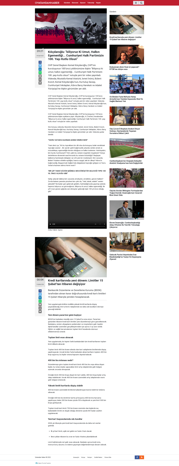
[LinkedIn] (40, 69)
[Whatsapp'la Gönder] (40, 72)
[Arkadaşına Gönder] (40, 76)
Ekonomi (75, 3)
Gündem (67, 3)
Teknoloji (90, 3)
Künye (83, 457)
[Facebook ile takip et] (137, 457)
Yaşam (98, 3)
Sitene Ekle (108, 457)
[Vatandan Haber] (47, 3)
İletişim (89, 457)
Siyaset (82, 3)
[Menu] (136, 3)
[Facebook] (40, 62)
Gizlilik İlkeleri (98, 457)
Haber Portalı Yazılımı (44, 463)
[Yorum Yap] (40, 82)
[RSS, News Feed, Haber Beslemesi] (141, 457)
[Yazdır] (40, 79)
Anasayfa (76, 457)
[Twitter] (40, 65)
